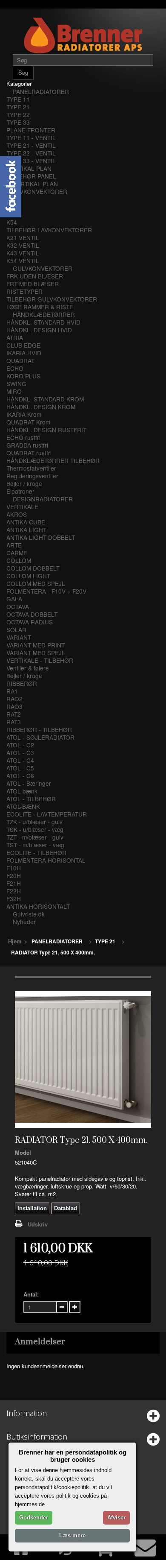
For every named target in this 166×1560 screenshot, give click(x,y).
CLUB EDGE (23, 345)
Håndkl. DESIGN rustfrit (46, 429)
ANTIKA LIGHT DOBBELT (40, 537)
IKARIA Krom (23, 414)
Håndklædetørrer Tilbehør (53, 460)
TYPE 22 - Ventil (31, 153)
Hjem (15, 941)
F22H (13, 891)
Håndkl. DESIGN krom (40, 406)
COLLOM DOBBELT (33, 568)
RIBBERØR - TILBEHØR (39, 729)
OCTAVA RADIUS (29, 622)
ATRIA (14, 337)
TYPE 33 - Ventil (31, 160)
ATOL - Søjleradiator (40, 737)
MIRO (14, 391)
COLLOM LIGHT (28, 575)
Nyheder (24, 921)
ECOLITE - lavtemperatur (46, 814)
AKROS (16, 514)
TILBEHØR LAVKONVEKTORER (49, 229)
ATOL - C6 (20, 775)
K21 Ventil (22, 237)
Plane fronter (30, 130)
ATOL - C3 (20, 752)
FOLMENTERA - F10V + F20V (46, 591)
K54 (11, 222)
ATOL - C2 (20, 744)
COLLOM (18, 560)
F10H (13, 867)
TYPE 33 (18, 122)
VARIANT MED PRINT (35, 645)
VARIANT (18, 637)
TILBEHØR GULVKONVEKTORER (51, 299)
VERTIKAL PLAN (29, 168)
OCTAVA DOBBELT (31, 614)
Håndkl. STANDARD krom (45, 399)
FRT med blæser (32, 283)
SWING (16, 383)
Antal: (31, 1294)
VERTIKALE (22, 506)
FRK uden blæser (34, 276)
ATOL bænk (21, 791)
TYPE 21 (18, 106)
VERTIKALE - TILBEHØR (39, 660)
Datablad (65, 1208)
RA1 (12, 691)
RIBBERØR (21, 683)
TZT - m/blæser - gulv (34, 837)
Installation (32, 1208)
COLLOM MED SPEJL (35, 583)
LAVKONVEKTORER (40, 191)
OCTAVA (17, 606)
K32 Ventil (22, 245)
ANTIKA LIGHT (26, 529)
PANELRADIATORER (41, 91)
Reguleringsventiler (32, 475)
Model (23, 1152)
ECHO (14, 368)
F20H (13, 875)
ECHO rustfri (23, 437)
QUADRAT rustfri (29, 452)
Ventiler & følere (27, 668)
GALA (14, 598)
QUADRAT (20, 360)
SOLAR (16, 629)
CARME (16, 552)
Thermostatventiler (31, 468)
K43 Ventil (22, 253)
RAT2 (13, 714)
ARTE (14, 545)
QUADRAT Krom (28, 422)
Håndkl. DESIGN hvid (39, 329)
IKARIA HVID (23, 352)
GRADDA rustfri (27, 445)
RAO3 (14, 706)
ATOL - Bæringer (28, 783)
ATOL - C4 (20, 760)
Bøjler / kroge (24, 483)
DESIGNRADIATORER (43, 499)
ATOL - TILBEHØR (31, 798)
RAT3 (13, 721)
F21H (13, 883)
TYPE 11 (18, 99)
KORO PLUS (23, 376)
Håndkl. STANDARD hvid (43, 322)
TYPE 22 (18, 114)
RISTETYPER (24, 291)
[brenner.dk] (83, 35)
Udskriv (38, 1224)
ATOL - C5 (20, 768)
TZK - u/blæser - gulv (34, 821)
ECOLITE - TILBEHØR (36, 852)
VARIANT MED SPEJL (35, 652)
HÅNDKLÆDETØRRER (44, 314)
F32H (13, 898)
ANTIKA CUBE (25, 522)
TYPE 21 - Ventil (31, 145)
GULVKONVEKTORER (42, 268)
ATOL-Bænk (23, 806)
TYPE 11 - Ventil (31, 137)
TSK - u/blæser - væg (34, 829)
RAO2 (14, 698)
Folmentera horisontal (46, 860)
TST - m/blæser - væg (35, 844)
